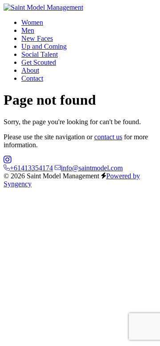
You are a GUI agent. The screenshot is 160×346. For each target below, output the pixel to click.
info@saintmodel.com (92, 168)
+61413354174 (31, 168)
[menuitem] (32, 22)
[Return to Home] (43, 7)
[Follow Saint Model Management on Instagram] (8, 160)
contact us (108, 137)
